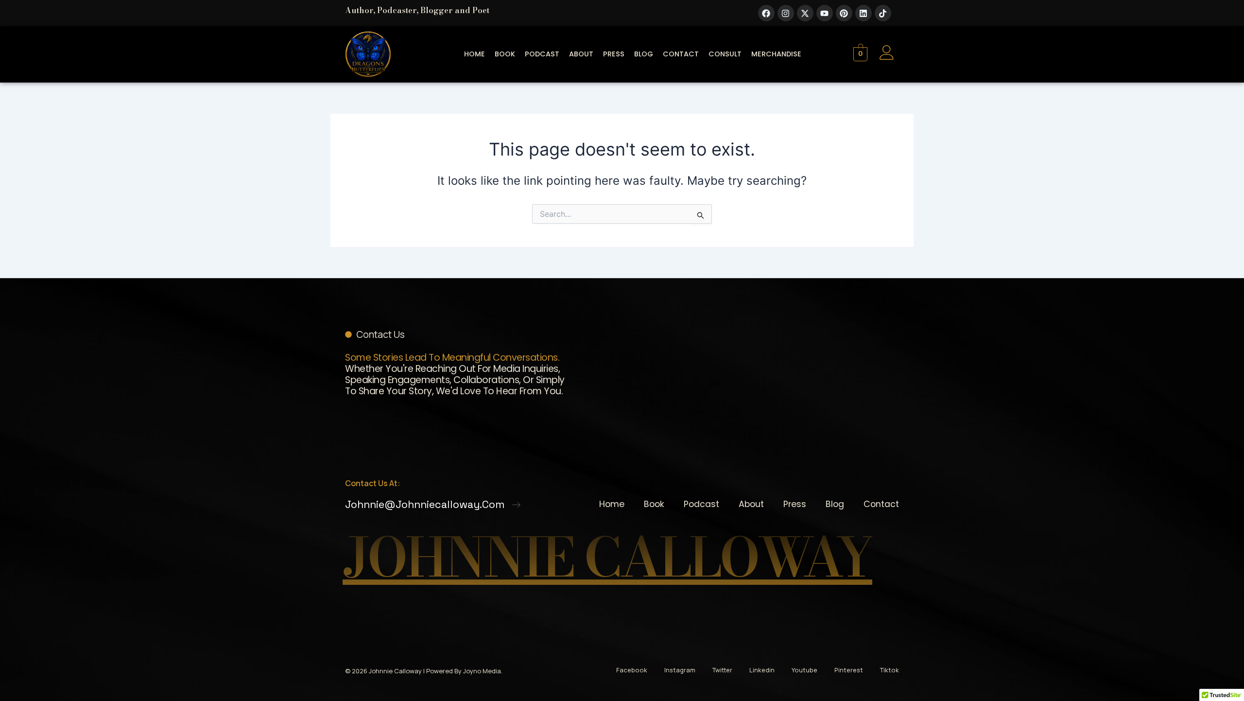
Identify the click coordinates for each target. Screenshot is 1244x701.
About (581, 54)
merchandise (776, 54)
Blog (643, 54)
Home (474, 54)
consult (725, 54)
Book (505, 54)
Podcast (542, 54)
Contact (681, 54)
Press (613, 54)
